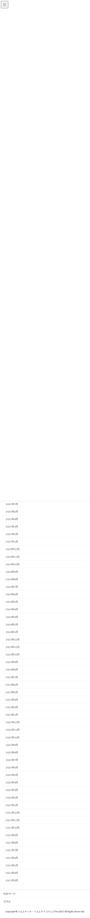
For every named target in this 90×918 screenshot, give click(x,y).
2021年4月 (12, 872)
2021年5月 (12, 865)
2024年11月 (12, 556)
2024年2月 (12, 624)
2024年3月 (12, 616)
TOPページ (9, 893)
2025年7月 (12, 503)
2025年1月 (12, 541)
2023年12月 (12, 639)
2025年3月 (12, 526)
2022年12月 (12, 722)
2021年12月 (12, 812)
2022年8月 (12, 752)
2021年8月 (12, 842)
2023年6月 (12, 684)
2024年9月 (12, 571)
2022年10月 (12, 737)
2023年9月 (12, 662)
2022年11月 (12, 729)
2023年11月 (12, 647)
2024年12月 (12, 549)
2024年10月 (12, 564)
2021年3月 (12, 880)
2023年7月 (12, 677)
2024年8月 (12, 579)
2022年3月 (12, 790)
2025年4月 (12, 518)
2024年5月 (12, 601)
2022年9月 (12, 744)
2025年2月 (12, 534)
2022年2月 (12, 797)
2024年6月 (12, 594)
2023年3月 (12, 707)
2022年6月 (12, 767)
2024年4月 (12, 609)
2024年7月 (12, 586)
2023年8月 (12, 669)
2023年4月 (12, 699)
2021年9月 (12, 835)
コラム (7, 901)
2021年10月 (12, 827)
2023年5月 (12, 692)
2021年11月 (12, 820)
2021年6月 (12, 857)
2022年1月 (12, 805)
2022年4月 (12, 782)
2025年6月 (12, 511)
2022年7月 (12, 759)
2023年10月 (12, 654)
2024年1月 (12, 631)
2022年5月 (12, 775)
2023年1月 (12, 714)
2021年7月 (12, 850)
